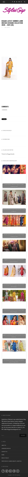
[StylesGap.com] (14, 10)
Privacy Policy (5, 458)
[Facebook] (12, 2)
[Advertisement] (15, 44)
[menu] (4, 2)
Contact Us (4, 451)
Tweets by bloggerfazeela (8, 154)
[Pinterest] (19, 2)
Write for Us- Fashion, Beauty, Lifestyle (11, 461)
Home (3, 454)
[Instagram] (21, 2)
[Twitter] (14, 2)
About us (4, 445)
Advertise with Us (6, 448)
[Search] (24, 2)
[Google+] (16, 2)
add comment (7, 27)
